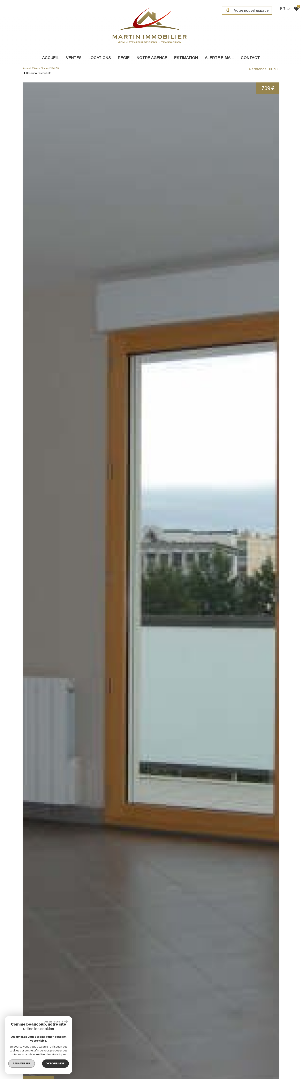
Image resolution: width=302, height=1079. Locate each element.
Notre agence (152, 58)
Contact (250, 58)
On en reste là (53, 1021)
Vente (36, 68)
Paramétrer (21, 1063)
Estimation (186, 58)
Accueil (50, 58)
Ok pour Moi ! (55, 1063)
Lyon (45, 68)
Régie (124, 58)
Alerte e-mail (219, 58)
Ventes (74, 58)
